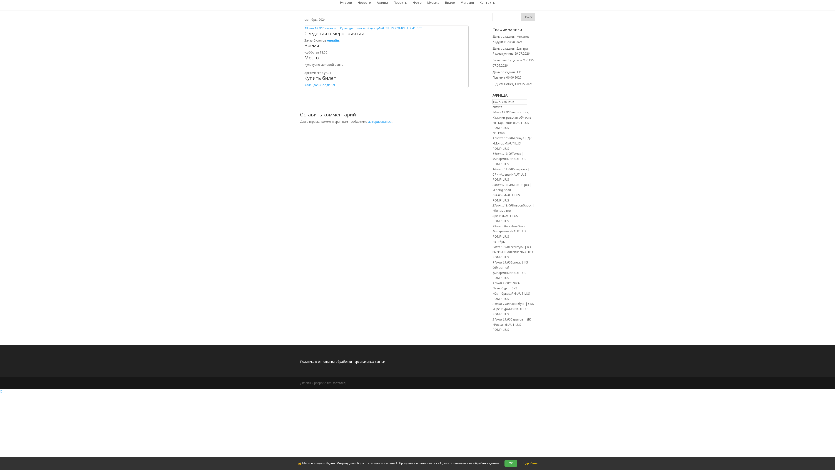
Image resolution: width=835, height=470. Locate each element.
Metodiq (339, 383)
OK (511, 463)
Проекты (400, 3)
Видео (450, 3)
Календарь (312, 85)
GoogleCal (327, 85)
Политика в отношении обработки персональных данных (342, 361)
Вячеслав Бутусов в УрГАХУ (513, 60)
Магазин (467, 3)
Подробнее (529, 463)
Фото (417, 3)
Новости (364, 3)
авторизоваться (380, 121)
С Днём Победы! (504, 84)
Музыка (433, 3)
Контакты (488, 3)
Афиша (382, 3)
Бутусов (345, 3)
